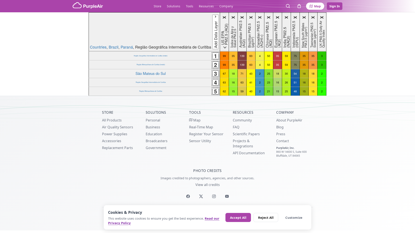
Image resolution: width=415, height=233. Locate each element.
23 (268, 82)
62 (224, 91)
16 (233, 82)
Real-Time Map (201, 127)
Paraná (127, 47)
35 (233, 56)
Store (157, 6)
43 (250, 73)
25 (268, 73)
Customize (293, 217)
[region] (207, 54)
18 (233, 73)
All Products (112, 120)
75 (295, 56)
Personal (153, 120)
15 (233, 91)
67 (224, 73)
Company (226, 6)
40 (250, 91)
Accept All (238, 217)
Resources (206, 6)
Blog (280, 127)
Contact (282, 141)
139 (242, 56)
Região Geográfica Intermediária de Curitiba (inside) (151, 56)
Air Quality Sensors (117, 127)
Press (280, 134)
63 (250, 56)
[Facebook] (188, 196)
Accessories (111, 141)
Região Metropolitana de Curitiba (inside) (151, 64)
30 (286, 73)
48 (295, 91)
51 (295, 82)
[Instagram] (214, 196)
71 (242, 73)
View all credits (207, 184)
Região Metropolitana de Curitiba (150, 91)
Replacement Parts (117, 147)
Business (153, 127)
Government (156, 147)
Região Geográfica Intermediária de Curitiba (151, 82)
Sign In (334, 6)
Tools (189, 6)
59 (286, 56)
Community (242, 120)
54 (295, 73)
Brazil (113, 47)
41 (250, 82)
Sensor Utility (200, 141)
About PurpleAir (289, 120)
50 (268, 56)
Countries (98, 47)
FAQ (236, 127)
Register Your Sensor (206, 134)
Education (154, 134)
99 (224, 56)
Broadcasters (157, 141)
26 (286, 82)
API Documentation (249, 153)
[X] (201, 196)
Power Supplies (114, 134)
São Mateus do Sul (151, 73)
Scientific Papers (246, 134)
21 (268, 91)
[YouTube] (227, 196)
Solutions (173, 6)
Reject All (266, 217)
